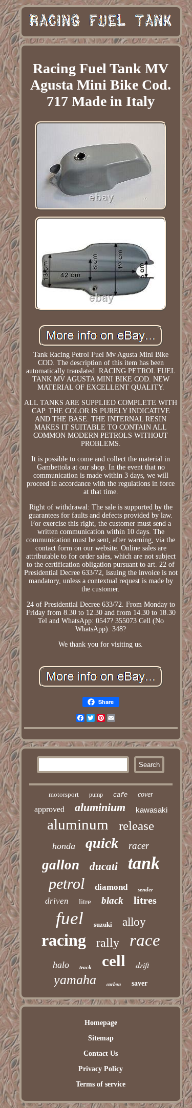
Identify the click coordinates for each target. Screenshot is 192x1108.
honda (63, 846)
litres (145, 900)
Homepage (100, 1023)
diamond (111, 887)
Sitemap (101, 1038)
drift (142, 965)
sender (145, 889)
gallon (60, 864)
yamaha (75, 979)
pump (96, 794)
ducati (104, 866)
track (85, 967)
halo (61, 965)
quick (102, 843)
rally (107, 942)
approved (49, 809)
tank (144, 863)
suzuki (103, 924)
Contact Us (100, 1053)
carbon (113, 984)
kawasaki (151, 809)
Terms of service (100, 1084)
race (145, 940)
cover (145, 794)
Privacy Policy (100, 1069)
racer (139, 845)
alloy (134, 921)
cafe (120, 795)
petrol (66, 883)
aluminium (100, 807)
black (112, 900)
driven (57, 901)
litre (85, 902)
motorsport (64, 794)
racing (63, 940)
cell (113, 961)
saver (139, 983)
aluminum (78, 824)
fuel (69, 918)
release (136, 826)
